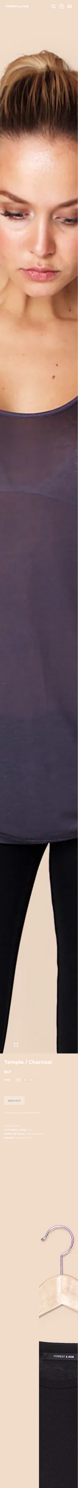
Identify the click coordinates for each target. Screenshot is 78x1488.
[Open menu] (69, 6)
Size (7, 1079)
